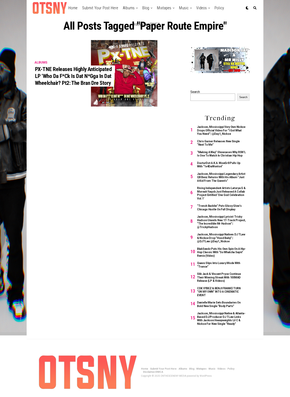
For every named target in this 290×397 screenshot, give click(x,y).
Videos (201, 8)
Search (195, 92)
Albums (129, 8)
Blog (145, 8)
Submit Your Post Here (100, 8)
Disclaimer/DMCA (146, 24)
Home (73, 8)
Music (184, 8)
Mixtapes (164, 8)
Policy (219, 8)
